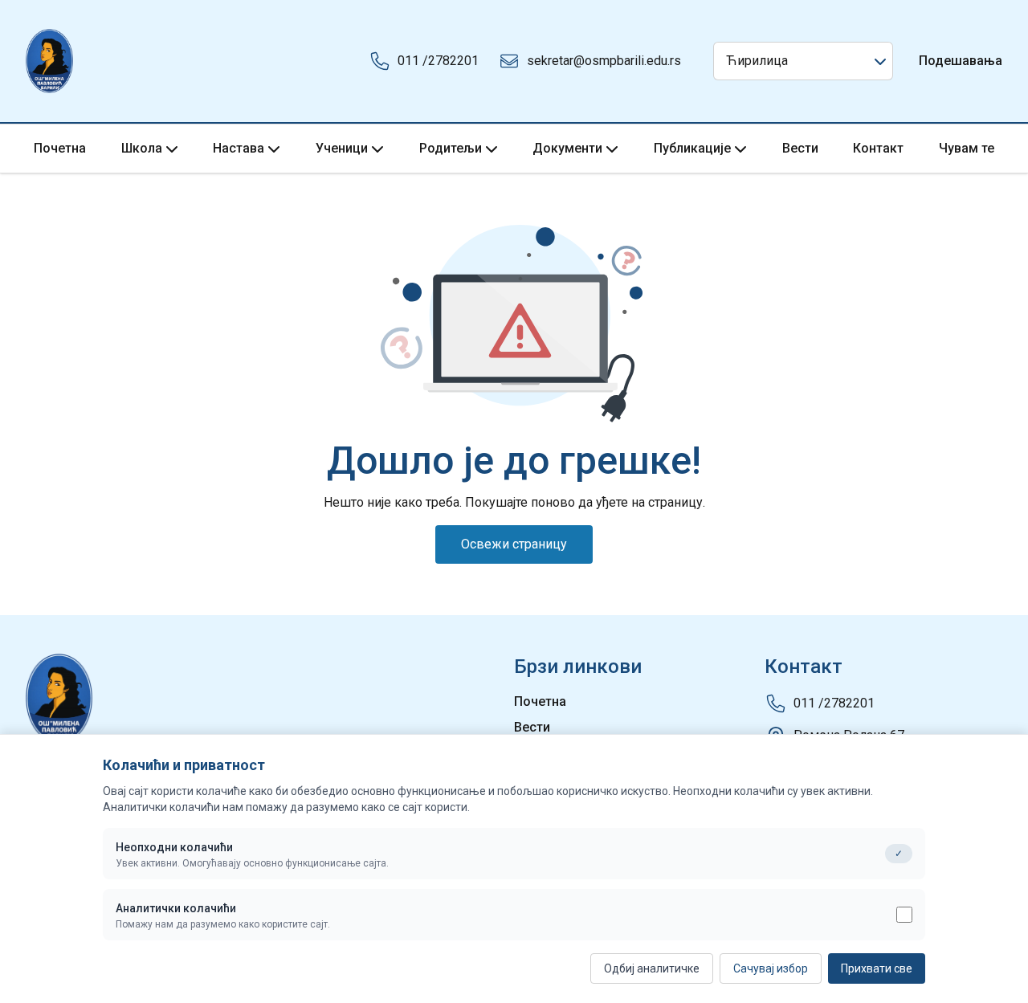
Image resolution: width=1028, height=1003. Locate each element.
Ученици (342, 148)
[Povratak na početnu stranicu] (49, 61)
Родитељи (450, 148)
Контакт (878, 148)
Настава (238, 148)
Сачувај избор (770, 968)
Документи (567, 148)
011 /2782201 (438, 60)
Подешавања (960, 60)
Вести (800, 148)
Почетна (60, 148)
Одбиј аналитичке (652, 968)
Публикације (692, 148)
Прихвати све (876, 968)
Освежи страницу (514, 544)
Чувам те (966, 148)
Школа (141, 148)
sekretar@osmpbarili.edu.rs (604, 60)
